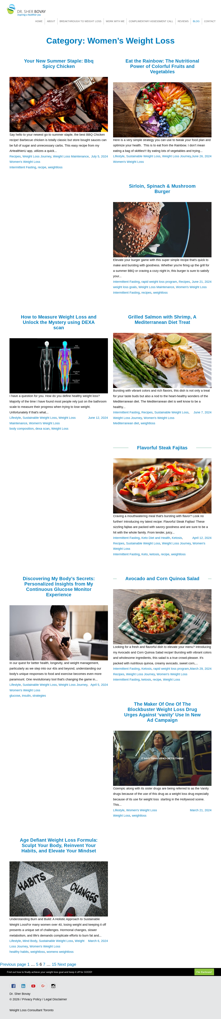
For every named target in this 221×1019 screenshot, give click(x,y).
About (51, 21)
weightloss (55, 167)
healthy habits (19, 951)
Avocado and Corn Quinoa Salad (162, 578)
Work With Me (115, 21)
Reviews (183, 21)
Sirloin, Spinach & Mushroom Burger (162, 189)
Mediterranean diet (126, 423)
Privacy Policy (31, 999)
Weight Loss (59, 428)
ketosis (154, 554)
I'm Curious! (204, 972)
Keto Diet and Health (155, 538)
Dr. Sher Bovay (26, 10)
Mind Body (30, 941)
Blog (196, 21)
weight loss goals (125, 287)
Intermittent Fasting (22, 167)
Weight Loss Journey (36, 156)
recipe (42, 167)
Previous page (13, 964)
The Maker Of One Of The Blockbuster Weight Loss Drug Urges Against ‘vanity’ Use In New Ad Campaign (162, 712)
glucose (14, 695)
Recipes (15, 156)
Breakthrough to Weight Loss (80, 21)
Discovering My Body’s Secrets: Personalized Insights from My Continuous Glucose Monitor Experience (59, 586)
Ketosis (177, 538)
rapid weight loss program (159, 281)
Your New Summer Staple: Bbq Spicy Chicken (59, 63)
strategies (39, 695)
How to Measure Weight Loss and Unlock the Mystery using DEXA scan (59, 322)
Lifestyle (118, 156)
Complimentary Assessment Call (151, 21)
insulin (26, 695)
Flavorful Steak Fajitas (162, 447)
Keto (144, 554)
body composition (21, 428)
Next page (66, 964)
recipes (146, 292)
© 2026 (14, 999)
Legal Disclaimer (55, 999)
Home (38, 21)
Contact (210, 21)
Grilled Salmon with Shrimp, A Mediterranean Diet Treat (162, 319)
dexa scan (42, 428)
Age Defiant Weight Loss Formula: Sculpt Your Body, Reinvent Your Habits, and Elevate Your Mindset (59, 845)
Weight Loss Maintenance (71, 156)
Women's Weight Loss (24, 161)
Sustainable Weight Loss (143, 156)
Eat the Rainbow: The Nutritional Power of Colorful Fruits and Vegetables (162, 66)
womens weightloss (60, 951)
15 (54, 964)
